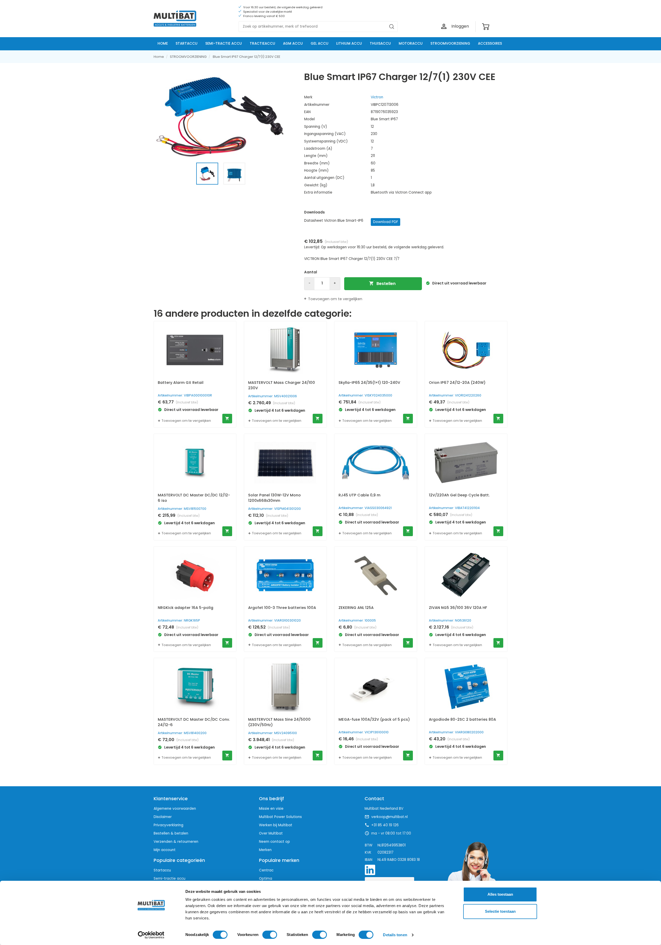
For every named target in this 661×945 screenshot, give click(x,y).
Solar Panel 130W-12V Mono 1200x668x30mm (274, 498)
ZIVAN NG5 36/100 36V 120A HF (458, 607)
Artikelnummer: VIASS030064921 (365, 508)
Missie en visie (271, 808)
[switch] (269, 935)
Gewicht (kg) (315, 185)
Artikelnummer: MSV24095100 (272, 733)
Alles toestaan (500, 894)
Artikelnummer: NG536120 (450, 620)
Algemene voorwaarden (175, 808)
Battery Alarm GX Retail (180, 382)
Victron (377, 97)
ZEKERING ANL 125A (356, 607)
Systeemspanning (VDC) (326, 141)
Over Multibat (271, 833)
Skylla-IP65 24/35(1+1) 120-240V (369, 382)
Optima (265, 878)
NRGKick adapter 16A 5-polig (185, 607)
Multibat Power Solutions (280, 816)
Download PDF (385, 221)
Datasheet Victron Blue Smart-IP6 (333, 220)
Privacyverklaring (168, 825)
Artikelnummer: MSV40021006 (272, 396)
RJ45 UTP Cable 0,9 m (359, 495)
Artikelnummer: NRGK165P (179, 620)
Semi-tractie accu (169, 878)
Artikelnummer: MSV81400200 (182, 733)
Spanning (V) (315, 126)
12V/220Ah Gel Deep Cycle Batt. (459, 495)
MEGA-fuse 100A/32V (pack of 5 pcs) (374, 719)
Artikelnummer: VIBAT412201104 (454, 508)
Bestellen (382, 284)
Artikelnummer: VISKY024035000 (365, 395)
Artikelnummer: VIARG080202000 (456, 732)
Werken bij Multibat (275, 825)
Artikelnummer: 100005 (357, 620)
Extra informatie (318, 192)
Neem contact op (274, 841)
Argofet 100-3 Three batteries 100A (282, 607)
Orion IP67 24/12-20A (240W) (457, 382)
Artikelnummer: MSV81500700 (182, 508)
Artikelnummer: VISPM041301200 (274, 508)
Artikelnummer (316, 104)
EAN (307, 111)
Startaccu (162, 870)
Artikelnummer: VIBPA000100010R (185, 395)
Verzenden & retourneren (176, 841)
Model (309, 119)
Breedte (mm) (317, 163)
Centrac (266, 870)
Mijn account (165, 849)
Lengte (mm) (316, 155)
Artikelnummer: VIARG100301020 (274, 620)
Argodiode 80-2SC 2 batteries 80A (462, 719)
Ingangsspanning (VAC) (325, 133)
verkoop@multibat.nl (389, 817)
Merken (265, 849)
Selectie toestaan (500, 911)
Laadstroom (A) (318, 148)
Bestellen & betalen (171, 833)
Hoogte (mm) (316, 170)
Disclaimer (163, 816)
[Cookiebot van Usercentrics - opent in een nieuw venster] (151, 935)
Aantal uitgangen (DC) (324, 177)
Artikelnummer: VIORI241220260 (455, 395)
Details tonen (395, 935)
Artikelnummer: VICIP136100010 (364, 732)
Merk (308, 97)
